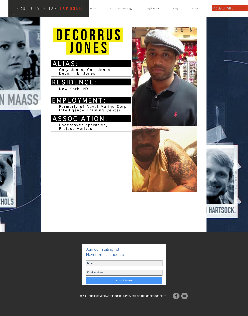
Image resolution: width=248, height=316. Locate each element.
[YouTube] (184, 296)
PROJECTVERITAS (37, 8)
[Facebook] (176, 296)
